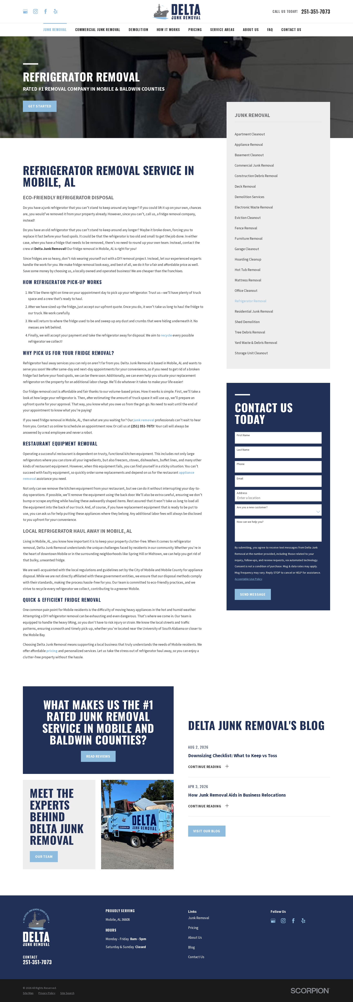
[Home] (176, 11)
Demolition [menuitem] (138, 29)
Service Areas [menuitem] (222, 29)
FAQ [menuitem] (270, 29)
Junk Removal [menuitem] (55, 29)
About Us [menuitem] (251, 29)
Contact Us (196, 957)
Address (242, 493)
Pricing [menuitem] (195, 29)
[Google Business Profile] (25, 11)
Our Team (44, 856)
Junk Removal (198, 918)
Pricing (193, 927)
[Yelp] (55, 11)
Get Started (39, 106)
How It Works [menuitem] (168, 29)
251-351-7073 (315, 11)
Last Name (243, 449)
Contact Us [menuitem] (291, 29)
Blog (191, 947)
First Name (243, 435)
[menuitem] (278, 134)
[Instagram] (35, 11)
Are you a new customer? (252, 507)
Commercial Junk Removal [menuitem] (98, 29)
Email (240, 478)
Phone (241, 464)
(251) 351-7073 (142, 426)
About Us (195, 937)
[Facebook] (45, 11)
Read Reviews (98, 756)
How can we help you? (250, 522)
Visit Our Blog (206, 831)
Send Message (253, 594)
